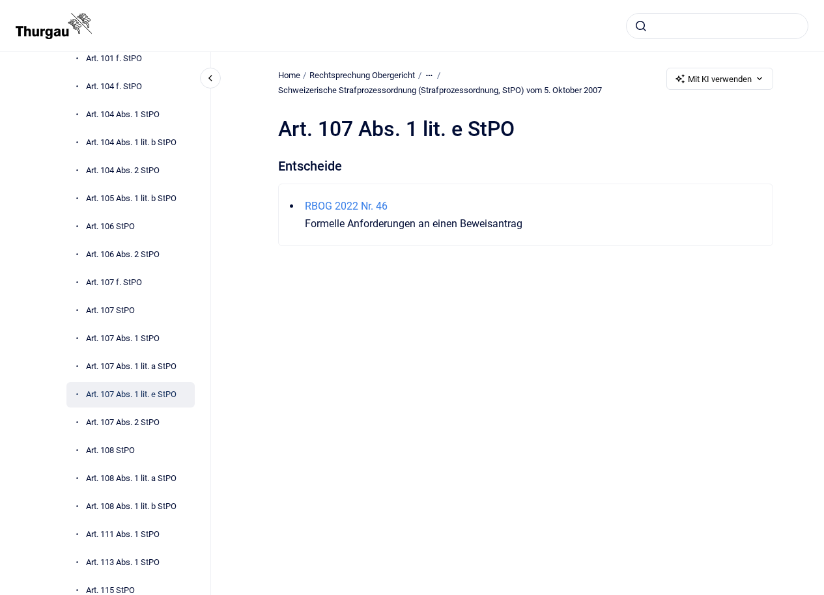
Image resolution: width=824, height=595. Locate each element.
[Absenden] (641, 26)
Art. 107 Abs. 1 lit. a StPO (131, 366)
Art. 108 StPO (110, 450)
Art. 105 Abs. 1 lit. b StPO (131, 198)
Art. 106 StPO (110, 226)
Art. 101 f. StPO (114, 58)
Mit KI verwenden (720, 79)
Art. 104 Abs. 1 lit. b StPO (131, 142)
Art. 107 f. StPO (114, 282)
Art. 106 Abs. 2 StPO (123, 254)
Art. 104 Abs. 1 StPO (123, 114)
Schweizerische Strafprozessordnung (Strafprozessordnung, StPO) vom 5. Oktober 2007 (440, 90)
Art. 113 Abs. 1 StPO (123, 562)
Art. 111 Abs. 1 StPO (123, 534)
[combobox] (717, 26)
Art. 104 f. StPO (114, 86)
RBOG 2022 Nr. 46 (346, 206)
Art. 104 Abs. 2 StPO (123, 170)
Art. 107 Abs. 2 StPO (123, 422)
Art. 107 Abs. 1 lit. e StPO (131, 394)
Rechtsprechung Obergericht (362, 75)
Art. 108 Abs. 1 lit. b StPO (131, 506)
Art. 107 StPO (110, 310)
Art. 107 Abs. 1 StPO (123, 338)
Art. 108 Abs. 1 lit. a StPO (131, 478)
